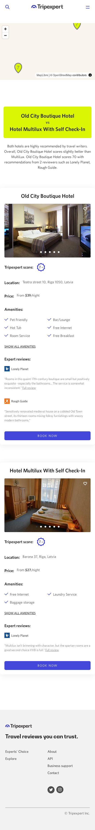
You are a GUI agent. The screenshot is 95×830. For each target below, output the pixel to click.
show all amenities (20, 346)
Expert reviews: (17, 359)
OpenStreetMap (62, 75)
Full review (29, 388)
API (50, 759)
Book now (47, 436)
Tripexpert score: (18, 267)
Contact (53, 773)
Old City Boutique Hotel (47, 196)
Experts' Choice (16, 751)
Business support (60, 766)
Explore (11, 759)
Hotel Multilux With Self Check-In (47, 470)
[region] (47, 51)
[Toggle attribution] (90, 75)
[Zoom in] (5, 29)
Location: (12, 282)
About (52, 751)
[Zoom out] (5, 35)
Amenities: (13, 309)
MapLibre (42, 75)
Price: (9, 296)
